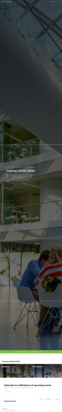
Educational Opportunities (23, 351)
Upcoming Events (34, 351)
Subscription (8, 391)
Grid (42, 399)
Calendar (47, 399)
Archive (57, 399)
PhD (3, 410)
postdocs (7, 410)
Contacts (41, 351)
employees (12, 410)
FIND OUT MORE (5, 375)
